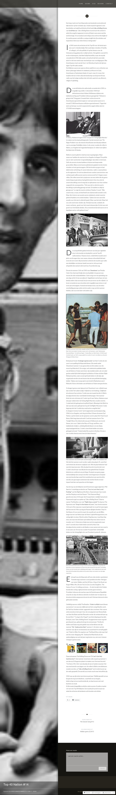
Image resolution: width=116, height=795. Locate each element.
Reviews (101, 3)
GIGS (94, 3)
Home (81, 3)
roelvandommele (19, 791)
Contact (109, 3)
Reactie (102, 768)
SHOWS (87, 3)
